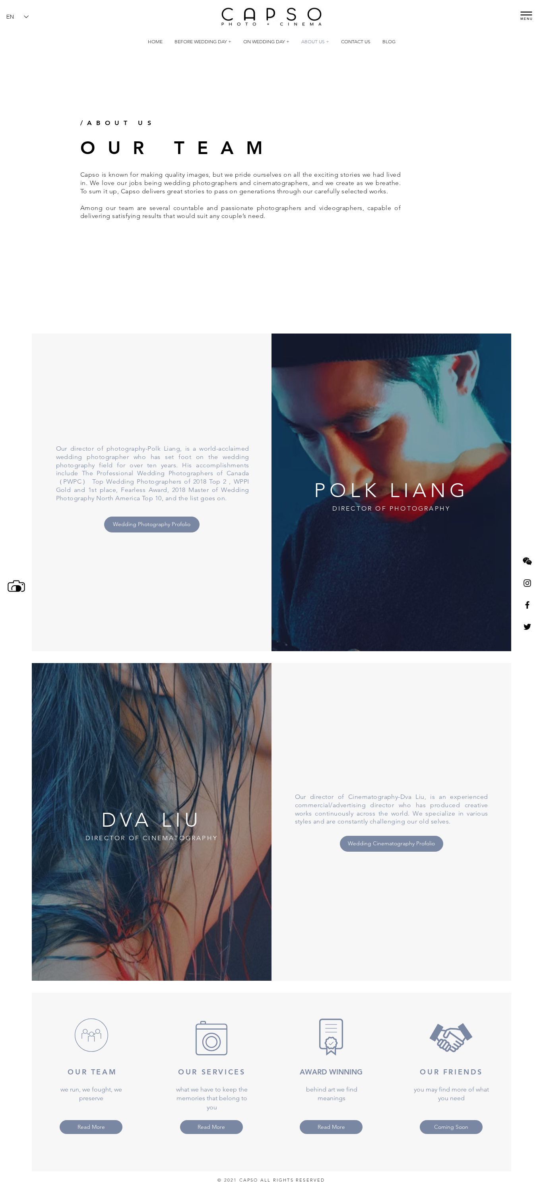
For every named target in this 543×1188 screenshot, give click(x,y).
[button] (526, 13)
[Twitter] (527, 627)
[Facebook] (527, 605)
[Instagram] (527, 583)
